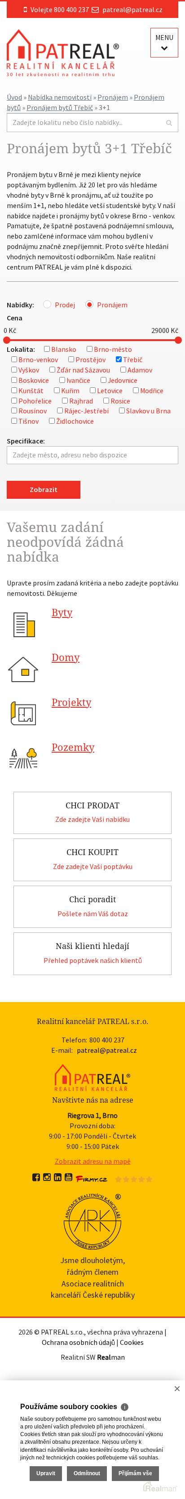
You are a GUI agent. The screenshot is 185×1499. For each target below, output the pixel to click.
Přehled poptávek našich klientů (93, 960)
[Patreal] (63, 52)
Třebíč (132, 359)
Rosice (120, 400)
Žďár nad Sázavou (83, 369)
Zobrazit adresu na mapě (93, 1161)
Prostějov (90, 359)
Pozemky (73, 747)
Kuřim (70, 390)
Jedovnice (122, 380)
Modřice (151, 390)
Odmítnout (87, 1473)
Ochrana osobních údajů (78, 1342)
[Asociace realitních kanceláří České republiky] (92, 1220)
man (111, 1357)
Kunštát (31, 390)
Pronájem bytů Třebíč (59, 107)
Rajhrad (81, 400)
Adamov (140, 369)
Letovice (110, 390)
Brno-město (113, 349)
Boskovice (33, 380)
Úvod (14, 97)
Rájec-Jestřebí (86, 410)
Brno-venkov (38, 359)
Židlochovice (75, 421)
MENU (164, 37)
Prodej (65, 304)
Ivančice (78, 380)
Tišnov (28, 421)
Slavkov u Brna (148, 410)
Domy (65, 657)
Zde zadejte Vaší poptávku (92, 866)
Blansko (63, 349)
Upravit (45, 1473)
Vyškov (28, 369)
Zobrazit (43, 489)
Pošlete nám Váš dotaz (92, 913)
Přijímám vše (135, 1473)
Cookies (132, 1342)
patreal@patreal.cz (132, 9)
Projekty (71, 702)
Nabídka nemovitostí (60, 97)
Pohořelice (35, 400)
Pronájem (112, 97)
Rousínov (32, 410)
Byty (62, 612)
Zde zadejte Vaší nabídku (92, 819)
